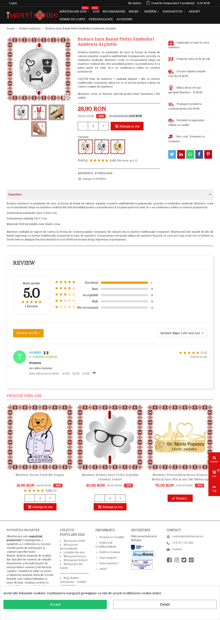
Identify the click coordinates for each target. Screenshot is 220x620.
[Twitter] (184, 560)
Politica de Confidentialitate (105, 544)
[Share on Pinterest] (208, 154)
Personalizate (101, 19)
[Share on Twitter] (172, 154)
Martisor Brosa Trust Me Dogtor (39, 475)
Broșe (133, 11)
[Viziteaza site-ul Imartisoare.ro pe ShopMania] (143, 553)
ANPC (103, 568)
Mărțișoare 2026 (74, 10)
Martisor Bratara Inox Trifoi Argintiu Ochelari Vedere (110, 477)
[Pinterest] (191, 560)
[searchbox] (135, 3)
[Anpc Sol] (142, 566)
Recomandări (114, 11)
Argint (194, 11)
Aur (95, 10)
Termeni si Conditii (111, 537)
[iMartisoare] (32, 15)
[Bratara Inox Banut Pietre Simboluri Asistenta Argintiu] (101, 146)
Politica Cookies (109, 552)
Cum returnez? (108, 563)
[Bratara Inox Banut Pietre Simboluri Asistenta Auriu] (117, 146)
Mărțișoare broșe (75, 556)
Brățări (150, 11)
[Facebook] (169, 560)
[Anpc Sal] (143, 561)
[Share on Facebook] (199, 154)
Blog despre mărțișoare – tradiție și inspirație (73, 581)
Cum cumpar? (108, 557)
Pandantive (173, 11)
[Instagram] (176, 560)
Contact (177, 549)
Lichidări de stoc (74, 552)
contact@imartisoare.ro (187, 536)
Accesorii (124, 19)
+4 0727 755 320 (182, 542)
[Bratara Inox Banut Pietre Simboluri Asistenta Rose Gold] (85, 146)
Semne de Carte (72, 19)
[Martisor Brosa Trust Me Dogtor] (40, 437)
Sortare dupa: (170, 333)
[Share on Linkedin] (181, 154)
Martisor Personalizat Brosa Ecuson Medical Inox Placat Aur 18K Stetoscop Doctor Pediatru (180, 479)
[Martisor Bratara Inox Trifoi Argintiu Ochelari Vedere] (110, 437)
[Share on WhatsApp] (190, 154)
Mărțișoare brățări (75, 560)
